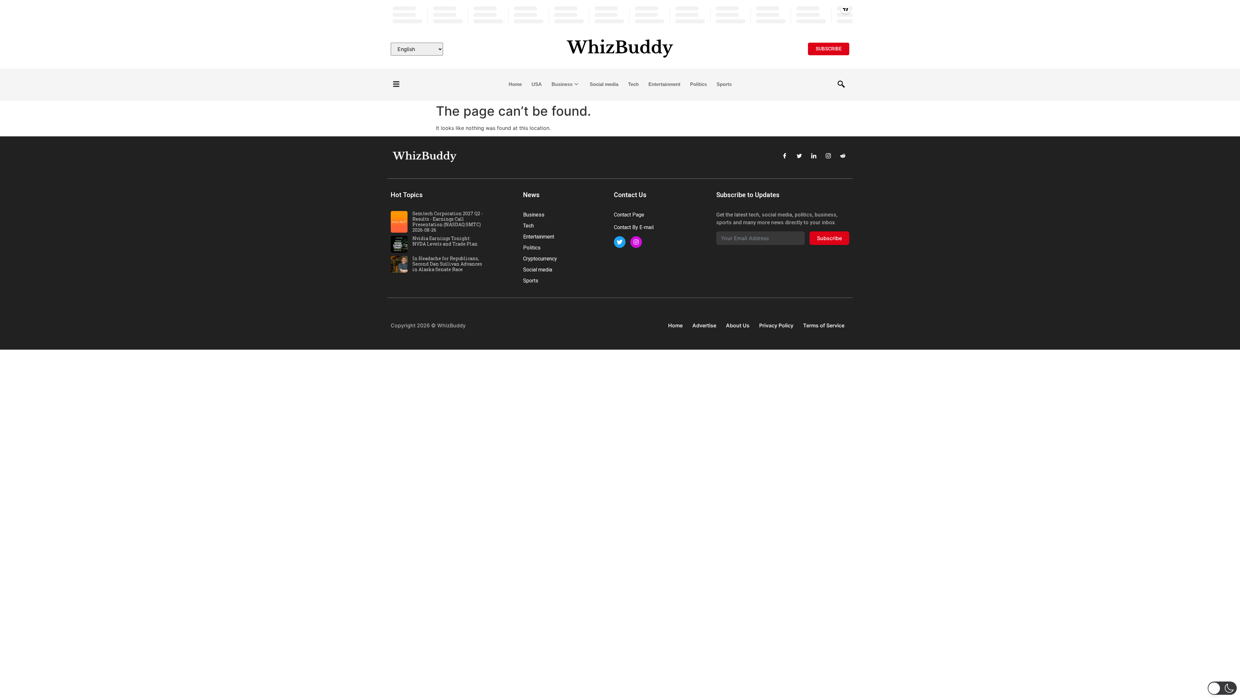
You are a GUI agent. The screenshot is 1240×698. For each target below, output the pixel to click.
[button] (396, 84)
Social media (604, 84)
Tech (633, 84)
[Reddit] (843, 156)
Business (562, 84)
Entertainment (664, 84)
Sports (724, 84)
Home (515, 84)
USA (537, 84)
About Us (737, 325)
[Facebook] (785, 156)
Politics (698, 84)
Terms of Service (823, 325)
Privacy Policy (776, 325)
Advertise (704, 325)
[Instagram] (828, 156)
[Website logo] (620, 49)
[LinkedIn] (814, 156)
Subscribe (829, 238)
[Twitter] (799, 156)
